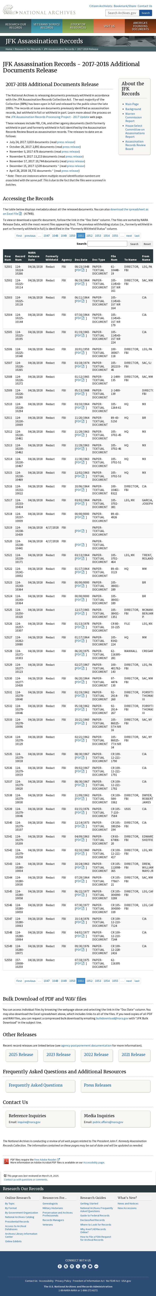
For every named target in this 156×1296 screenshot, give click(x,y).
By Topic (10, 1203)
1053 (98, 236)
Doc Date (81, 259)
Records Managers (53, 1220)
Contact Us (145, 6)
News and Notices (128, 1203)
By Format (11, 1208)
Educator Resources (78, 25)
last (137, 236)
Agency (67, 259)
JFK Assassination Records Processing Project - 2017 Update (50, 117)
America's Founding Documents (140, 26)
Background (133, 109)
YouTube (84, 1266)
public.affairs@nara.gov (108, 1122)
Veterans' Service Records (47, 25)
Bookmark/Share (125, 6)
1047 (47, 236)
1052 (89, 236)
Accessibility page (93, 1162)
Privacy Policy (63, 1281)
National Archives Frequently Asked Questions (96, 1209)
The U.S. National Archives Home (39, 9)
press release (65, 142)
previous (30, 236)
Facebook (59, 1266)
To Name (130, 259)
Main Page (132, 104)
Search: (82, 243)
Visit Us (109, 26)
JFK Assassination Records (59, 49)
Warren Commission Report (133, 117)
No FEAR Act (113, 1281)
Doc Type (98, 259)
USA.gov (126, 1281)
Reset (147, 244)
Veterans (48, 1224)
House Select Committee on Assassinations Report (135, 131)
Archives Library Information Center (21, 1235)
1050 (72, 236)
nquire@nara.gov (29, 1122)
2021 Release (133, 1054)
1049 (64, 236)
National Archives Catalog (19, 1217)
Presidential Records (17, 1221)
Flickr (96, 1266)
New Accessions (127, 1208)
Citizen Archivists (100, 6)
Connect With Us (78, 1260)
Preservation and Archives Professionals (58, 1214)
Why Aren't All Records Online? (93, 1230)
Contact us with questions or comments (25, 1179)
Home (9, 49)
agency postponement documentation (86, 1045)
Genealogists (50, 1203)
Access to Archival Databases (15, 1227)
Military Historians (53, 1208)
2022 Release (96, 1054)
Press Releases (97, 1085)
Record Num (20, 257)
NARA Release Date (33, 256)
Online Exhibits (13, 1241)
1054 (106, 236)
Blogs (90, 1266)
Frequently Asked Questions (36, 1085)
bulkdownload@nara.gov (112, 1018)
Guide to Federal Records (95, 1215)
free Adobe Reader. (45, 1159)
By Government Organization (21, 1212)
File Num (114, 257)
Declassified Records (92, 1220)
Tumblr (78, 1266)
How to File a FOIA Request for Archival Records (95, 1238)
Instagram (72, 1266)
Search (146, 13)
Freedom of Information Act (88, 1281)
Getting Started (89, 1203)
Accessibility (46, 1281)
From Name (146, 257)
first (19, 236)
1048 (55, 236)
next (129, 236)
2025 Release (21, 1054)
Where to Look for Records (95, 1224)
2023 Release (58, 1054)
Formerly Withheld (52, 257)
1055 (115, 236)
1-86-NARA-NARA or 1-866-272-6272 (78, 1290)
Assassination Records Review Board (135, 144)
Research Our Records (15, 25)
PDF (78, 270)
